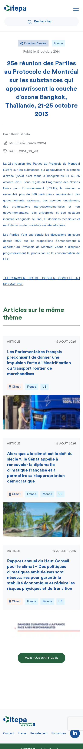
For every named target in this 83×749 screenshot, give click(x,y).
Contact (8, 733)
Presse (22, 733)
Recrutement (39, 733)
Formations (59, 733)
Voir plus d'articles (41, 657)
